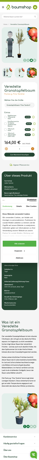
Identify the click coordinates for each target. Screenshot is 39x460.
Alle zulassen (19, 244)
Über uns (7, 450)
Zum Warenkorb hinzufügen (19, 155)
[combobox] (19, 105)
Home (5, 24)
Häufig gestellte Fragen (13, 443)
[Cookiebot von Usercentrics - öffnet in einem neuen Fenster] (28, 200)
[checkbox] (5, 117)
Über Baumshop (10, 457)
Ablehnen (19, 258)
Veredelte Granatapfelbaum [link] (19, 24)
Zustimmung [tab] (7, 206)
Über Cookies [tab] (31, 206)
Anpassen (18, 251)
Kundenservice (10, 436)
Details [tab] (19, 206)
